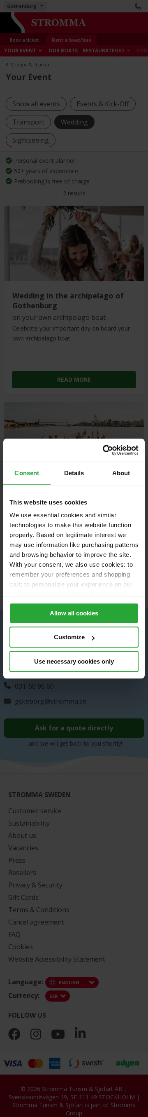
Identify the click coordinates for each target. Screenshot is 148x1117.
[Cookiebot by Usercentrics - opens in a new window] (104, 450)
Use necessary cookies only (74, 661)
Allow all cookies (74, 613)
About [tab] (121, 472)
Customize (69, 637)
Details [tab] (74, 472)
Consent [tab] (26, 472)
